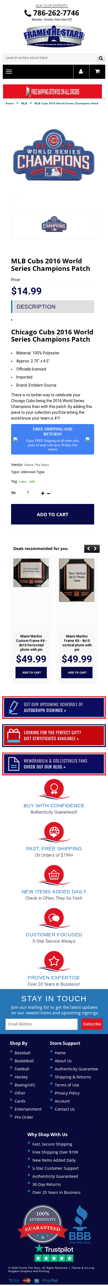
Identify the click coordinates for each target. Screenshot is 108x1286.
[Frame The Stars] (54, 36)
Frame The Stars (36, 465)
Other (20, 1093)
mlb (32, 481)
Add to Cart (52, 514)
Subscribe (92, 1024)
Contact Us (65, 1109)
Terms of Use (67, 1085)
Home (10, 103)
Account (62, 1101)
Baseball (22, 1052)
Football (22, 1068)
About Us (63, 1060)
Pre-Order (24, 1117)
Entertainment (28, 1109)
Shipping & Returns (73, 1077)
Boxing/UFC (25, 1085)
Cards (20, 1101)
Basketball (24, 1060)
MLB (24, 103)
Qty (13, 492)
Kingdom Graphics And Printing (28, 1271)
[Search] (101, 58)
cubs (23, 481)
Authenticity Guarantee (76, 1068)
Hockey (21, 1077)
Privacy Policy (67, 1093)
